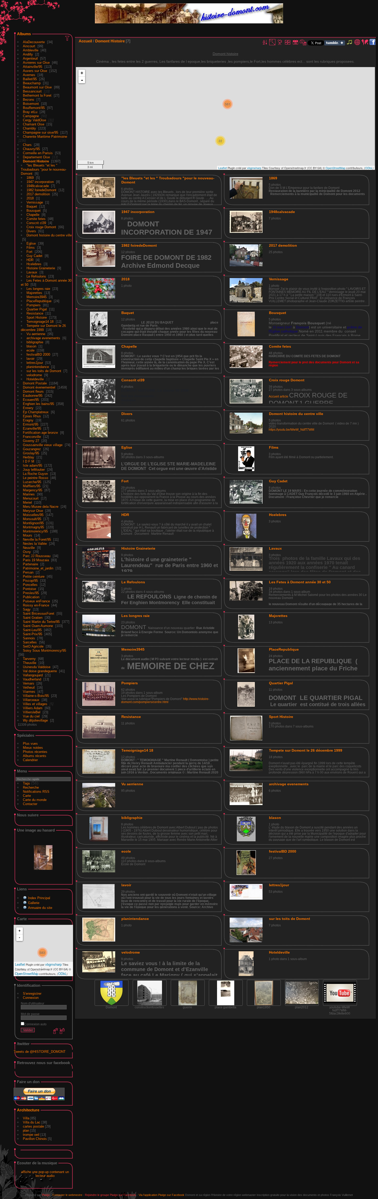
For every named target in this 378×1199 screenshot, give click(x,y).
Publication (31, 597)
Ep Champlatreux (36, 412)
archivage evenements (43, 338)
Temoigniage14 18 (39, 322)
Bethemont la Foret (37, 95)
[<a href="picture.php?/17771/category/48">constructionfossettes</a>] (149, 993)
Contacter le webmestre (67, 1194)
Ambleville (30, 50)
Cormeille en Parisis (38, 153)
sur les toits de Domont (43, 371)
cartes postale (33, 1126)
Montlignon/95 (33, 523)
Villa (26, 1118)
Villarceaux (31, 700)
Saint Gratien (32, 618)
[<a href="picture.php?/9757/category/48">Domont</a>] (111, 993)
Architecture (28, 1110)
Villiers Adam (32, 708)
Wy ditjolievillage (35, 720)
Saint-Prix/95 (32, 634)
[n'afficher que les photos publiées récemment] (67, 38)
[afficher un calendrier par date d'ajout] (295, 42)
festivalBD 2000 (38, 354)
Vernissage (35, 202)
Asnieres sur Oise (36, 62)
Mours (27, 535)
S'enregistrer (32, 993)
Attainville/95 (32, 67)
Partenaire (30, 564)
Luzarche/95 (32, 482)
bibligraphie (34, 342)
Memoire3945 (36, 297)
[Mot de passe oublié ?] (61, 1031)
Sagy (27, 609)
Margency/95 (32, 490)
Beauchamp (32, 83)
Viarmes (29, 692)
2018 (30, 198)
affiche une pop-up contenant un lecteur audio (45, 1174)
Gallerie (33, 903)
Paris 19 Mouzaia (36, 560)
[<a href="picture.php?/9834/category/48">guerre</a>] (187, 993)
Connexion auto (35, 1024)
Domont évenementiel (39, 387)
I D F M (29, 461)
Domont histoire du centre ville (49, 235)
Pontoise (29, 589)
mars (280, 327)
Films (30, 248)
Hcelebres (33, 264)
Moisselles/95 (33, 515)
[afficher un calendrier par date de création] (303, 42)
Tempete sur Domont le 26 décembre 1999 (43, 328)
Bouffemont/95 (34, 108)
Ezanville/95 (32, 428)
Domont (302, 327)
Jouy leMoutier (34, 470)
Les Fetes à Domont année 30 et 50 (300, 582)
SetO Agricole (33, 646)
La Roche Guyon (35, 474)
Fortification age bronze (40, 433)
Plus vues (30, 743)
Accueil (85, 41)
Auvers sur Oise (35, 71)
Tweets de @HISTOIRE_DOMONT (40, 1052)
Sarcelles (30, 642)
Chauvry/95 (31, 149)
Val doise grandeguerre (40, 671)
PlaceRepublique (38, 301)
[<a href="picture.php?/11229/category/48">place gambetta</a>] (225, 993)
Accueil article (278, 396)
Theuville (29, 663)
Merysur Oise (33, 511)
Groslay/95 (31, 453)
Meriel (27, 502)
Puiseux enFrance (36, 601)
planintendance (37, 367)
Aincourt (29, 46)
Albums (24, 34)
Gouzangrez (32, 449)
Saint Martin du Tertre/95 (41, 622)
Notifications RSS (36, 792)
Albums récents (34, 756)
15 (274, 327)
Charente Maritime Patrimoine (45, 137)
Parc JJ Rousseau (36, 556)
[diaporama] (280, 42)
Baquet (31, 206)
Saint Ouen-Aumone (38, 626)
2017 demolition (38, 194)
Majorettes (34, 293)
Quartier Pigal (36, 309)
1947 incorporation (40, 182)
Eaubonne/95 (32, 396)
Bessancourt (32, 91)
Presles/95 (31, 593)
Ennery (28, 408)
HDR (29, 260)
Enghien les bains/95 (38, 404)
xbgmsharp (53, 964)
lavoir (30, 359)
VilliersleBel (31, 712)
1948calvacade (37, 186)
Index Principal (39, 898)
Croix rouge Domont (41, 227)
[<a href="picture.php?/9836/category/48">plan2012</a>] (302, 993)
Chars (27, 145)
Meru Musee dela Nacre (40, 507)
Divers (31, 231)
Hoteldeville (35, 379)
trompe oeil (31, 1135)
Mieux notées (33, 748)
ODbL (62, 973)
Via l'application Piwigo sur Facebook (161, 1194)
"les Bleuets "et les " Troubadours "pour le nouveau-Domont (43, 169)
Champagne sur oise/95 (40, 132)
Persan (28, 572)
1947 (288, 327)
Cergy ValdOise (34, 120)
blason (31, 346)
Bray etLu (30, 112)
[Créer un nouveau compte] (55, 1031)
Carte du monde (35, 800)
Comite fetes (36, 219)
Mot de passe (30, 1014)
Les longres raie (38, 289)
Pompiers (33, 305)
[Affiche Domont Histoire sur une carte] (357, 42)
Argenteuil (30, 58)
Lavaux (31, 272)
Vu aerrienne (35, 334)
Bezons (28, 100)
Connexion (31, 998)
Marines (29, 494)
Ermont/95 (30, 424)
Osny (27, 552)
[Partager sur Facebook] (372, 42)
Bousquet (33, 211)
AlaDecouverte (34, 42)
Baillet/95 (30, 79)
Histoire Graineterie (40, 268)
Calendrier (30, 760)
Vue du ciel (31, 716)
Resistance (34, 313)
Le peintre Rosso (35, 478)
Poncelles (30, 585)
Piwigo (46, 1194)
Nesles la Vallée (35, 544)
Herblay (28, 457)
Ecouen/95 (31, 400)
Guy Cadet (34, 256)
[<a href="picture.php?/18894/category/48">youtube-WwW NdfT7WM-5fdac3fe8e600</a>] (340, 992)
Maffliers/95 (31, 486)
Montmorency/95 (35, 531)
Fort (29, 252)
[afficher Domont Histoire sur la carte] (365, 42)
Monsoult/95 (32, 519)
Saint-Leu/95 (32, 630)
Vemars (28, 683)
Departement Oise (36, 157)
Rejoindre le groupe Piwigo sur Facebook (110, 1194)
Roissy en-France (36, 605)
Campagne (31, 116)
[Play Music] (349, 44)
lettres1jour (34, 363)
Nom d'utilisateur (32, 1003)
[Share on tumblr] (334, 44)
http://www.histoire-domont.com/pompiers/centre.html (165, 700)
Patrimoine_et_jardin (38, 568)
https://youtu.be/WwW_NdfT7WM (291, 429)
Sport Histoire (36, 317)
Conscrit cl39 (36, 223)
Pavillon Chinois (35, 1139)
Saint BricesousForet (38, 613)
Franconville (32, 437)
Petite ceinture (33, 576)
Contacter (30, 804)
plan (26, 1130)
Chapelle (32, 215)
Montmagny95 (33, 527)
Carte (27, 796)
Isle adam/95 (32, 465)
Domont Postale (35, 383)
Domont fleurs (33, 391)
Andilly (28, 54)
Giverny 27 (31, 441)
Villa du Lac (31, 1122)
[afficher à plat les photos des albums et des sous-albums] (287, 42)
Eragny (28, 420)
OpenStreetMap (26, 973)
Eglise (31, 243)
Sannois (29, 638)
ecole (30, 350)
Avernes (29, 75)
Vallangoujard (33, 675)
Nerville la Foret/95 (37, 539)
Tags (26, 783)
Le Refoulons (36, 276)
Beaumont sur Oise (37, 87)
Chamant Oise (33, 124)
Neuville (29, 548)
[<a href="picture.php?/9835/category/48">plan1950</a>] (264, 993)
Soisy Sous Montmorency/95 (44, 650)
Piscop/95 (30, 581)
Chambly (29, 128)
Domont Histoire (36, 161)
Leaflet (20, 964)
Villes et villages (35, 704)
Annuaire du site (40, 908)
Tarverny (29, 659)
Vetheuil (29, 687)
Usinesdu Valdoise (36, 667)
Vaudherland (32, 679)
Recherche (31, 787)
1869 (30, 178)
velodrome (34, 375)
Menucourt (31, 498)
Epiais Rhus (32, 416)
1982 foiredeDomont (41, 190)
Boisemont (31, 104)
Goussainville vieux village (42, 445)
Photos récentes (35, 752)
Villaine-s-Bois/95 (36, 696)
